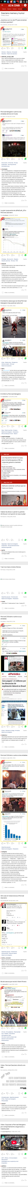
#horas (13, 261)
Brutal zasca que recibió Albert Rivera (13, 982)
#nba (2, 1099)
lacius (3, 1043)
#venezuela (14, 597)
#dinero (3, 52)
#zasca (15, 430)
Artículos (20, 9)
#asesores (14, 951)
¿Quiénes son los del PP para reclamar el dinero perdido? (14, 21)
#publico (3, 54)
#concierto (4, 163)
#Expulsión (4, 1159)
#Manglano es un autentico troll (9, 1161)
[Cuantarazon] (5, 2)
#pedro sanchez (5, 261)
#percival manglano (6, 432)
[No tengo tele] (24, 2)
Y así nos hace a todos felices (11, 567)
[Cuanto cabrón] (21, 2)
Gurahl (3, 601)
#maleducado (5, 1097)
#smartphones (5, 166)
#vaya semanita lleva (13, 545)
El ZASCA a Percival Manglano (11, 394)
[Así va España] (18, 2)
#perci (15, 433)
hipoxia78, (5, 396)
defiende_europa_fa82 (8, 56)
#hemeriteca (5, 1040)
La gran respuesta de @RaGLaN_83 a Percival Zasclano (13, 211)
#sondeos (12, 1033)
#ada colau (8, 362)
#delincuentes (9, 430)
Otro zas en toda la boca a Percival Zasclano (12, 897)
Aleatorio (9, 9)
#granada (4, 544)
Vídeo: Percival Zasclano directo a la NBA (13, 1066)
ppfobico (4, 1166)
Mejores (4, 9)
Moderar (15, 9)
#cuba (16, 163)
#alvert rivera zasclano (7, 1039)
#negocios (15, 362)
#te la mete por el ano (7, 433)
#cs (2, 1033)
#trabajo (3, 259)
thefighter (4, 852)
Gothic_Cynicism (6, 958)
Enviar (24, 9)
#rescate (14, 52)
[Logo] (14, 5)
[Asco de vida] (2, 2)
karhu (3, 368)
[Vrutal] (11, 2)
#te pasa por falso (6, 1035)
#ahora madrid (5, 364)
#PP (2, 1158)
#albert (6, 1033)
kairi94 (3, 550)
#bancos (9, 52)
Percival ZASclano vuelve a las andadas (14, 755)
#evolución (10, 259)
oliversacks (5, 169)
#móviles (10, 163)
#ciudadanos (9, 1032)
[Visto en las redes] (8, 2)
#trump (12, 364)
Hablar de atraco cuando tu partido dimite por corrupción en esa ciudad (13, 513)
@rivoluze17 (7, 370)
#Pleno (7, 1158)
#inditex (17, 730)
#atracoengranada (6, 547)
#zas (2, 362)
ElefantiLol (4, 735)
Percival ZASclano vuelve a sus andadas (11, 618)
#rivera (3, 1032)
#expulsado (4, 1100)
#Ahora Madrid (13, 1158)
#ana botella (4, 953)
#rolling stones (12, 164)
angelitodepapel (6, 436)
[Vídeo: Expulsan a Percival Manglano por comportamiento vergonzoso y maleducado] (14, 1142)
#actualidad (17, 1032)
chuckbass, (5, 215)
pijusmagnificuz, (7, 1131)
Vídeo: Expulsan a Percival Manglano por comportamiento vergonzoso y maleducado (13, 1127)
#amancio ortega (9, 730)
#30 (17, 261)
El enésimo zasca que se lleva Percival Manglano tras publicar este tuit (14, 302)
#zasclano (4, 164)
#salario (16, 259)
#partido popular (5, 597)
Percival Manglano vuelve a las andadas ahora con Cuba (11, 113)
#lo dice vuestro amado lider (9, 1037)
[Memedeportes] (14, 2)
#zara (3, 730)
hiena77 (4, 1103)
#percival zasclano (12, 54)
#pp (2, 430)
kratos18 (4, 264)
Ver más (11, 63)
